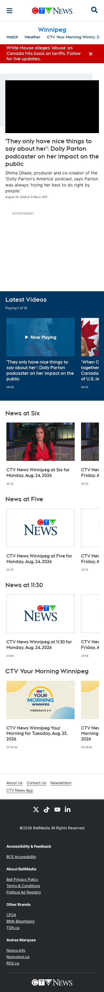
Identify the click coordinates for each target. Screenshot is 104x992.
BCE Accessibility (21, 856)
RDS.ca (12, 963)
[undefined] (40, 353)
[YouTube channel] (57, 809)
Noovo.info (15, 950)
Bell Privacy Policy (22, 879)
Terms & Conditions (23, 885)
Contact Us (36, 782)
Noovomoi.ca (17, 956)
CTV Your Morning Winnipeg (73, 37)
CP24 (11, 915)
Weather (33, 37)
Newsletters (60, 782)
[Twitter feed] (36, 809)
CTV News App (19, 790)
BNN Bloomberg (20, 921)
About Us (14, 782)
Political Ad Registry (23, 892)
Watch (12, 37)
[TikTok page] (46, 809)
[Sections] (9, 10)
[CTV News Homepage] (52, 10)
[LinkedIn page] (68, 809)
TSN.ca (12, 927)
